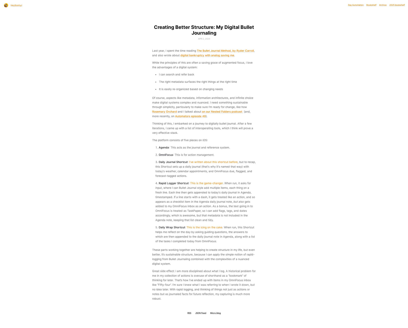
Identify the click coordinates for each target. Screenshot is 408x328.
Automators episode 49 (190, 116)
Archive (383, 5)
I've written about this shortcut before (213, 162)
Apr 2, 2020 (204, 38)
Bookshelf (371, 5)
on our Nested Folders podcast (222, 111)
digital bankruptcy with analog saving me (207, 55)
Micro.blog (215, 313)
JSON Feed (200, 313)
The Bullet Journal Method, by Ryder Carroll (225, 50)
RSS (189, 313)
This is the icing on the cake (204, 227)
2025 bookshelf (397, 5)
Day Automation (356, 5)
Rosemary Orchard (164, 111)
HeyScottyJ (16, 5)
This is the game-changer (206, 183)
